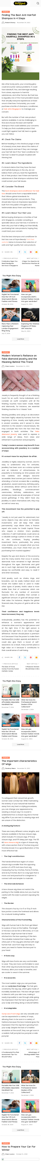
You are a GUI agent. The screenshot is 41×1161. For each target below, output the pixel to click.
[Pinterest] (30, 252)
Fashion (5, 11)
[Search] (38, 3)
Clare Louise (9, 366)
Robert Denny (10, 22)
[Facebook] (19, 252)
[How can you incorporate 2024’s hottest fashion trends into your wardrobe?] (30, 285)
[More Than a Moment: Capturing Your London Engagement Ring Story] (11, 315)
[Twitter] (25, 252)
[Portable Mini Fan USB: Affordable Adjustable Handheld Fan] (11, 691)
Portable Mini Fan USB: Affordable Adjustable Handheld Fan (10, 702)
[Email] (36, 252)
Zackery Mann (10, 768)
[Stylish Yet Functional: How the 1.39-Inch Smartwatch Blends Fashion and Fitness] (11, 285)
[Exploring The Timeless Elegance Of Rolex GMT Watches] (30, 315)
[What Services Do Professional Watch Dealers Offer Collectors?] (30, 691)
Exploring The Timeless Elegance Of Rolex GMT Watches (30, 326)
